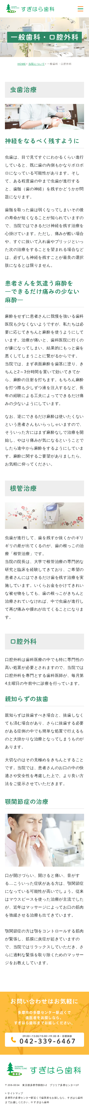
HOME (22, 64)
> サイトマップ (14, 1093)
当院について (36, 64)
